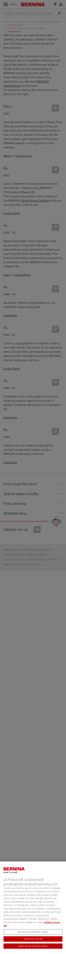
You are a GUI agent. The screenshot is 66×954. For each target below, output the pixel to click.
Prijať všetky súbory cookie (33, 946)
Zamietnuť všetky (33, 938)
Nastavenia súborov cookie (33, 931)
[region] (33, 907)
